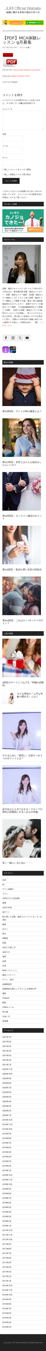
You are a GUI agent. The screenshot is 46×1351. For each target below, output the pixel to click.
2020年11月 (7, 1069)
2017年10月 (7, 1239)
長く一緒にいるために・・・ (17, 862)
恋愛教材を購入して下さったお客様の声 (19, 989)
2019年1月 (6, 1170)
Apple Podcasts (18, 76)
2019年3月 (6, 1161)
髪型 (4, 1002)
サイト (5, 158)
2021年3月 (6, 1055)
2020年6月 (6, 1092)
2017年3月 (6, 1272)
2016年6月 (6, 1313)
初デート (6, 912)
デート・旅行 (8, 979)
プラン (5, 894)
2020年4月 (6, 1101)
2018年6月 (6, 1203)
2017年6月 (6, 1258)
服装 (4, 924)
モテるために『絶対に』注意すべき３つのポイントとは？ (22, 757)
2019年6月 (6, 1147)
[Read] (9, 67)
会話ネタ (6, 952)
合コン (5, 929)
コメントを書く (25, 47)
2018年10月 (7, 1184)
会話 (4, 880)
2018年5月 (6, 1207)
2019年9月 (6, 1134)
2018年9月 (6, 1189)
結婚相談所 (7, 984)
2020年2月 (6, 1111)
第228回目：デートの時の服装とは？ (22, 411)
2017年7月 (6, 1253)
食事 (4, 903)
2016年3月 (6, 1327)
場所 (4, 956)
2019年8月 (6, 1138)
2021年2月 (6, 1060)
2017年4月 (6, 1267)
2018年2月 (6, 1221)
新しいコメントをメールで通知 (17, 169)
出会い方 (6, 1016)
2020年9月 (6, 1078)
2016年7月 (6, 1308)
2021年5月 (6, 1046)
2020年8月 (6, 1083)
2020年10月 (7, 1074)
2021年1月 (6, 1065)
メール (5, 146)
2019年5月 (6, 1152)
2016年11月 (7, 1290)
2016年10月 (7, 1295)
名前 (4, 134)
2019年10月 (7, 1129)
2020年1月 (6, 1115)
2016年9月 (6, 1299)
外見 (4, 966)
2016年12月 (7, 1285)
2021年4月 (6, 1051)
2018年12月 (7, 1175)
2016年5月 (6, 1318)
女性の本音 (7, 907)
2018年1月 (6, 1226)
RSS (28, 76)
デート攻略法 (8, 889)
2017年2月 (6, 1276)
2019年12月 (7, 1120)
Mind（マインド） (10, 970)
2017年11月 (7, 1235)
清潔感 (5, 1021)
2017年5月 (6, 1262)
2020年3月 (6, 1106)
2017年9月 (6, 1244)
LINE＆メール (8, 1007)
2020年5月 (6, 1097)
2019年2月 (6, 1166)
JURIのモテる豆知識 (11, 898)
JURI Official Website (23, 10)
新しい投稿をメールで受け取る (17, 174)
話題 (4, 943)
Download (36, 70)
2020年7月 (6, 1088)
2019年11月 (7, 1124)
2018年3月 (6, 1216)
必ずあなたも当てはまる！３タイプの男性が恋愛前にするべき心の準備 (22, 810)
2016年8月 (6, 1304)
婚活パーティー (9, 975)
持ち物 (5, 1012)
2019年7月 (6, 1143)
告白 (4, 933)
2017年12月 (7, 1230)
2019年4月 (6, 1157)
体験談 (5, 938)
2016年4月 (6, 1322)
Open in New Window (22, 70)
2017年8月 (6, 1249)
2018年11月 (7, 1180)
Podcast (14, 82)
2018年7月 (6, 1198)
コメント (7, 109)
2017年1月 (6, 1281)
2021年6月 (6, 1042)
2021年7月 (6, 1037)
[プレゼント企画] (23, 221)
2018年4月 (6, 1212)
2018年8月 (6, 1193)
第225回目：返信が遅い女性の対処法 (22, 569)
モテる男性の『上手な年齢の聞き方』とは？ (30, 695)
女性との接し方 (9, 947)
